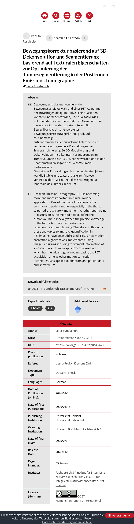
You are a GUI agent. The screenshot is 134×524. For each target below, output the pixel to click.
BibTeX (35, 308)
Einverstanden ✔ (119, 516)
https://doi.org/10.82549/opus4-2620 (80, 345)
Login (113, 6)
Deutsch (104, 6)
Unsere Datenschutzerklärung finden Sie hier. (68, 520)
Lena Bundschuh (38, 86)
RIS (50, 308)
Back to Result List (32, 38)
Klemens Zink (82, 363)
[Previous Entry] (49, 38)
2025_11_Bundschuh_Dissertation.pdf (56, 289)
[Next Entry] (84, 38)
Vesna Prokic (64, 363)
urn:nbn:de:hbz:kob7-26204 (74, 338)
